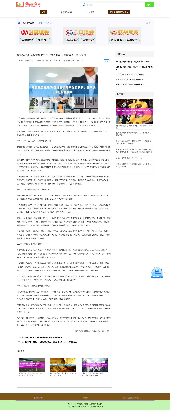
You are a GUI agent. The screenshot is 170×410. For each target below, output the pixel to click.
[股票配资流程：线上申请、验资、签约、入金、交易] (63, 364)
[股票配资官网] (28, 4)
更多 (148, 23)
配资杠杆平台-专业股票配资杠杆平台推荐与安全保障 (134, 126)
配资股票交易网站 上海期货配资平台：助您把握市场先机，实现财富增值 (51, 342)
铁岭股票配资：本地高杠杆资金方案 (130, 84)
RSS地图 (90, 404)
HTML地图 (98, 404)
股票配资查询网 (90, 406)
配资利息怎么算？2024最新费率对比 (130, 79)
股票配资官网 (66, 12)
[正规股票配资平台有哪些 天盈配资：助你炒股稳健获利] (95, 364)
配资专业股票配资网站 (119, 12)
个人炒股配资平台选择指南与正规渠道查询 (132, 61)
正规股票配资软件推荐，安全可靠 (129, 158)
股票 (106, 61)
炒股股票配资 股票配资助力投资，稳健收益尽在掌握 (43, 337)
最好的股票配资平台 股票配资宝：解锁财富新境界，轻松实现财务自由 (133, 142)
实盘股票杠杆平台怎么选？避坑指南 (130, 74)
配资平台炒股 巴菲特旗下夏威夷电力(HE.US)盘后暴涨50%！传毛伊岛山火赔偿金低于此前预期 (134, 150)
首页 (43, 12)
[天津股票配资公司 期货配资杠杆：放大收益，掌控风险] (32, 364)
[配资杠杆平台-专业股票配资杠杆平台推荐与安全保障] (134, 111)
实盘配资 (90, 12)
